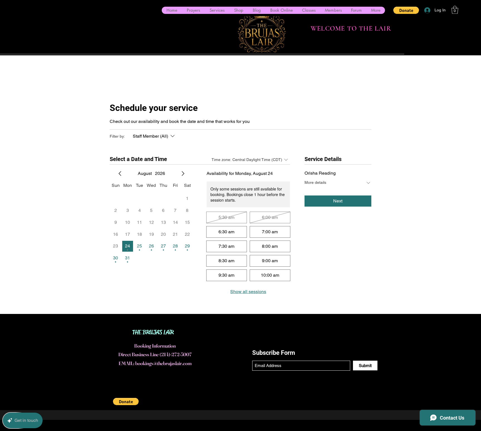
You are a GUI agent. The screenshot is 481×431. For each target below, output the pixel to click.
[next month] (183, 173)
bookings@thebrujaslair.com (163, 363)
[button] (406, 10)
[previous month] (120, 173)
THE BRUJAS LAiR (153, 332)
